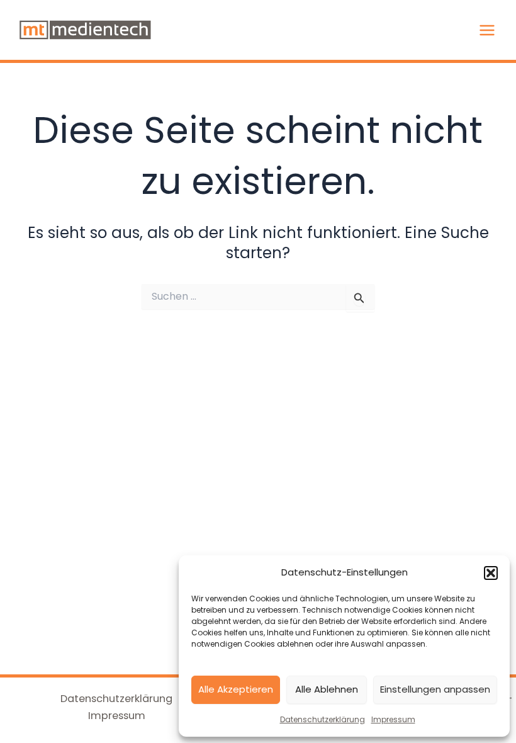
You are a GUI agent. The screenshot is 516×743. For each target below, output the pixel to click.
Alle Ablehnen (326, 689)
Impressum (393, 719)
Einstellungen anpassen (435, 689)
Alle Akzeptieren (235, 689)
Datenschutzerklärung (322, 719)
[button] (491, 573)
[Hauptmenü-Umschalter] (486, 30)
